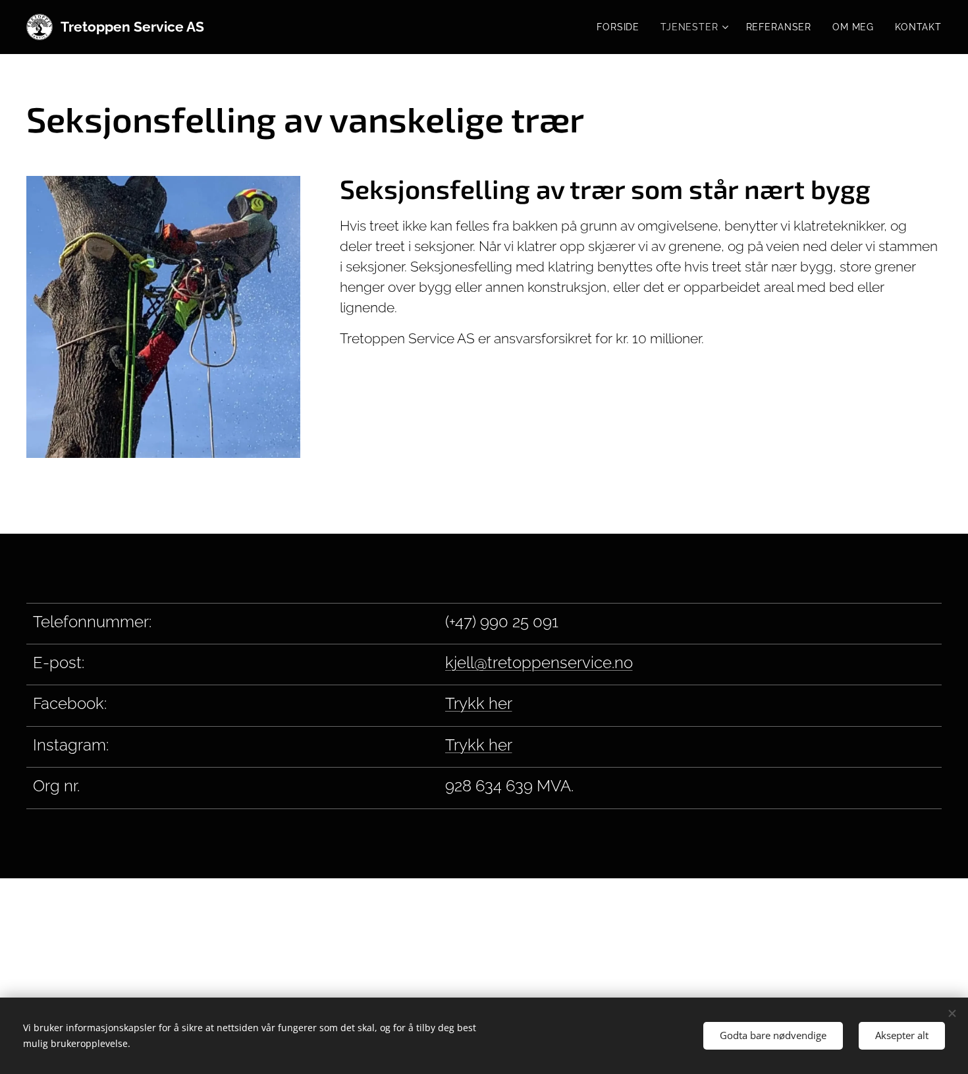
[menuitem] (621, 27)
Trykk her (478, 703)
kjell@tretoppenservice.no (539, 662)
